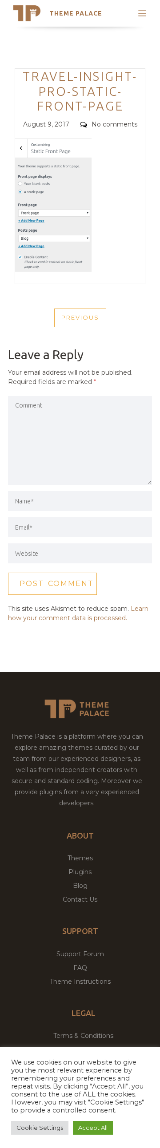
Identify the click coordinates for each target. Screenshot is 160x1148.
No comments (114, 124)
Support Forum (80, 954)
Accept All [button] (93, 1127)
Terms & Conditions (83, 1036)
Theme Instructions (80, 982)
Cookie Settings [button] (39, 1127)
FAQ (80, 968)
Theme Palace (75, 13)
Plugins (80, 872)
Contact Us (80, 899)
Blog (80, 886)
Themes (80, 858)
